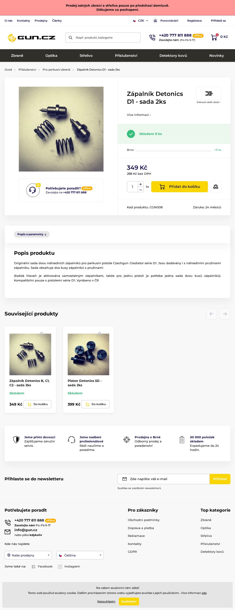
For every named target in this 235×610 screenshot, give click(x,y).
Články (57, 20)
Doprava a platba (141, 528)
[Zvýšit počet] (140, 184)
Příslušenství (27, 69)
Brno (130, 150)
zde (204, 593)
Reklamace (136, 536)
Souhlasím (129, 601)
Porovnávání (169, 20)
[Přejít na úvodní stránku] (31, 37)
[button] (41, 333)
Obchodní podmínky (143, 520)
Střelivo (206, 536)
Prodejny (41, 20)
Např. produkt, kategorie (94, 37)
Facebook (45, 566)
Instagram (72, 566)
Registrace (194, 20)
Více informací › (139, 115)
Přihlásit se (218, 20)
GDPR (132, 551)
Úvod (8, 69)
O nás (8, 20)
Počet (132, 186)
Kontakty (23, 20)
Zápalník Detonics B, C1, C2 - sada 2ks (29, 383)
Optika (206, 528)
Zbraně (206, 520)
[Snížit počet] (140, 189)
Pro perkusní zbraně (56, 69)
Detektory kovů (212, 551)
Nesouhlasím (106, 601)
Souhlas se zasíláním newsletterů (139, 488)
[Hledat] (70, 37)
